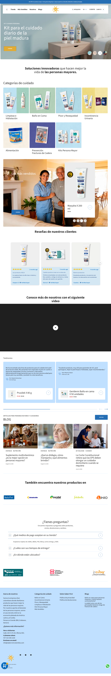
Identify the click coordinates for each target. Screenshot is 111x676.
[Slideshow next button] (100, 262)
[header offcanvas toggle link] (7, 9)
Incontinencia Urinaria (91, 117)
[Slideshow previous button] (11, 262)
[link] (16, 100)
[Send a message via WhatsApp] (107, 666)
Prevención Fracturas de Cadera (42, 152)
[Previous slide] (100, 409)
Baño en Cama (39, 116)
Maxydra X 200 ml (75, 207)
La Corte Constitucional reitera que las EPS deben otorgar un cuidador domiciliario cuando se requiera (88, 460)
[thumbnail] (89, 53)
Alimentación (12, 150)
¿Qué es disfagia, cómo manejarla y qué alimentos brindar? (54, 457)
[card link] (48, 393)
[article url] (20, 436)
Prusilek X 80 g (24, 393)
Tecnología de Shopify (7, 668)
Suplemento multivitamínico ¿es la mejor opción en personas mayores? (20, 457)
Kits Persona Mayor (67, 150)
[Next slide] (106, 409)
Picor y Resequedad (68, 116)
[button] (76, 9)
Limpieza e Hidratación (11, 117)
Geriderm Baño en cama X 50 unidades (82, 393)
